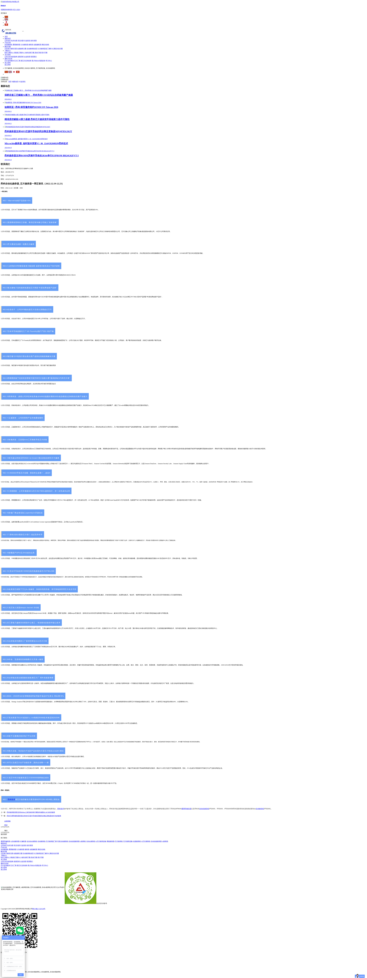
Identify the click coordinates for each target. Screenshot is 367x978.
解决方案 (8, 46)
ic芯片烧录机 (145, 841)
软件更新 (34, 40)
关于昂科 (8, 54)
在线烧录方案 (21, 48)
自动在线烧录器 (74, 841)
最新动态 (8, 38)
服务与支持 (8, 58)
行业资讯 (27, 40)
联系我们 (34, 56)
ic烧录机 (83, 841)
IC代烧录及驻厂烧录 (45, 48)
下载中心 (8, 50)
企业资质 (27, 56)
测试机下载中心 (19, 52)
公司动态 (8, 40)
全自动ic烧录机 (32, 841)
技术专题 (14, 40)
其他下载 (38, 52)
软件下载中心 (9, 52)
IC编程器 (23, 841)
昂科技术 (11, 799)
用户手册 (44, 52)
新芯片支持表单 (26, 60)
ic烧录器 (165, 841)
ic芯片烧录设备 (101, 841)
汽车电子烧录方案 (11, 48)
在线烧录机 (137, 841)
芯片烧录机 (119, 841)
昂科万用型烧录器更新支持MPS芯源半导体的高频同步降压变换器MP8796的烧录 (34, 816)
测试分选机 (45, 44)
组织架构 (14, 56)
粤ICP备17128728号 (38, 909)
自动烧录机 (8, 44)
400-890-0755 (10, 33)
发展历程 (21, 56)
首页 (6, 36)
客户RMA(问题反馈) (38, 60)
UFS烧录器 (24, 44)
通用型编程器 (5, 841)
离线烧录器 (110, 841)
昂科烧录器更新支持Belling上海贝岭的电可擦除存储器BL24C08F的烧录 (31, 812)
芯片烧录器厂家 (51, 841)
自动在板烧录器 (156, 841)
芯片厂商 (17, 60)
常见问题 (21, 40)
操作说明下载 (29, 52)
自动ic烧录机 (90, 841)
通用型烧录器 (186, 808)
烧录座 (30, 44)
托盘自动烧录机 (62, 841)
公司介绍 (8, 56)
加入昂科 (8, 62)
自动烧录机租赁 (32, 48)
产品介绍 (8, 42)
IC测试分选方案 (57, 48)
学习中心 (49, 60)
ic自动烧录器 (15, 841)
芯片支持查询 (9, 60)
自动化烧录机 (204, 808)
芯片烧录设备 (127, 841)
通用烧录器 (16, 44)
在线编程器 (37, 44)
